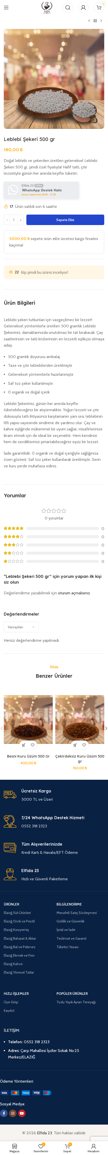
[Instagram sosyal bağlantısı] (13, 1113)
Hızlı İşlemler (16, 993)
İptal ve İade (66, 929)
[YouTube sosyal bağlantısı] (22, 1113)
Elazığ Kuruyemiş (16, 929)
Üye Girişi (11, 1002)
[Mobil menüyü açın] (6, 7)
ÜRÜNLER (11, 904)
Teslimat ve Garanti (71, 938)
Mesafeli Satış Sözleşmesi (77, 912)
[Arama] (68, 7)
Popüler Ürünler (72, 993)
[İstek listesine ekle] (32, 745)
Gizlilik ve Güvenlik (70, 921)
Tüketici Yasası (68, 947)
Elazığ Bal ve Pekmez (19, 947)
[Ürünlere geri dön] (95, 21)
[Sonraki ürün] (101, 21)
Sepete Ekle (65, 220)
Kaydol (9, 1010)
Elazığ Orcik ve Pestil (19, 921)
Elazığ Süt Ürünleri (17, 912)
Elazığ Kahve (13, 964)
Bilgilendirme (69, 904)
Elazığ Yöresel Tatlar (19, 972)
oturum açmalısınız (74, 593)
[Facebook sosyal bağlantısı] (4, 1113)
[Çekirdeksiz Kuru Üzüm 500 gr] (79, 719)
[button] (24, 745)
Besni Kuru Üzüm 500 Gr (28, 756)
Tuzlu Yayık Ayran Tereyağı (76, 1002)
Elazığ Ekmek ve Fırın (19, 955)
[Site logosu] (46, 7)
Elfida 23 (44, 1133)
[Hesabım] (83, 7)
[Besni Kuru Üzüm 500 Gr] (28, 719)
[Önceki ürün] (89, 21)
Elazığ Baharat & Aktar (20, 938)
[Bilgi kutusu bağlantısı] (54, 795)
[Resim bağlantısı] (25, 1092)
